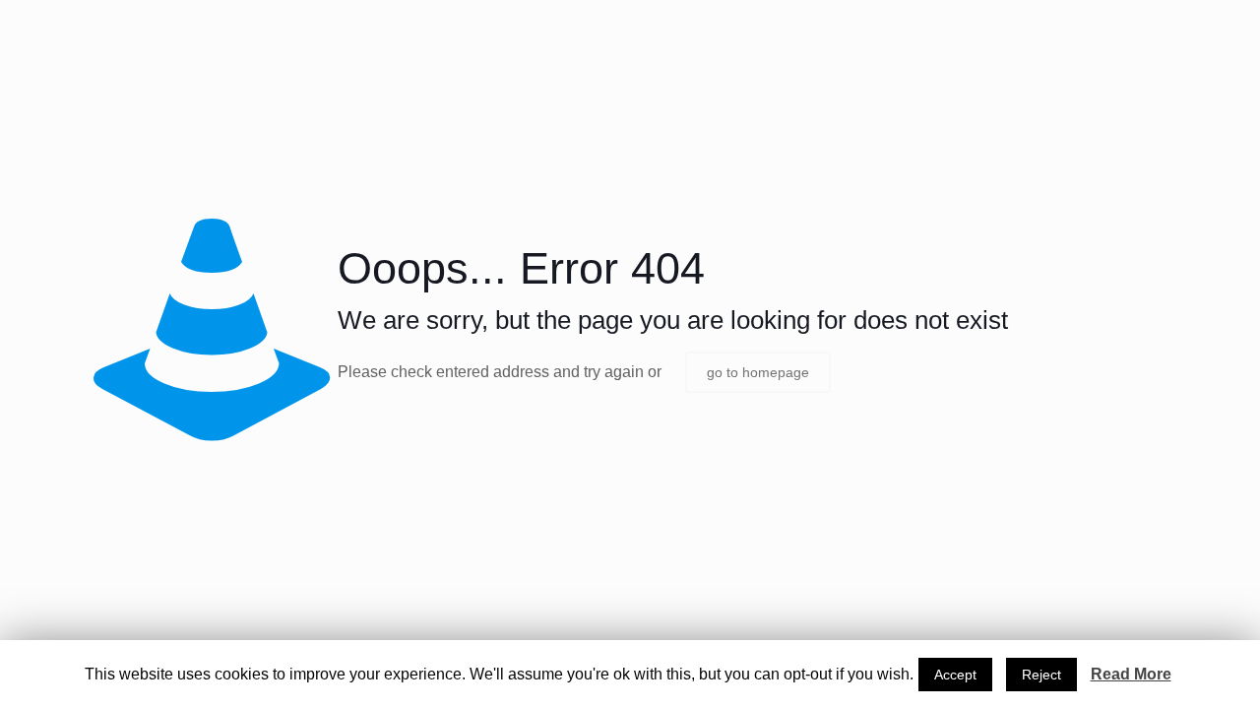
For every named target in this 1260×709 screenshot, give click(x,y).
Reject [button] (1041, 674)
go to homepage (758, 372)
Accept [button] (955, 674)
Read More (1131, 674)
